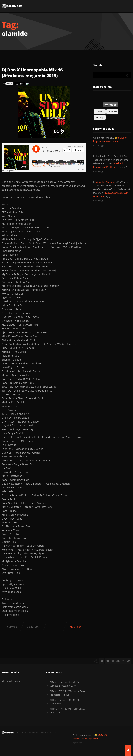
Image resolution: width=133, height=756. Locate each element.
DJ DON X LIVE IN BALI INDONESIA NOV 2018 (67, 710)
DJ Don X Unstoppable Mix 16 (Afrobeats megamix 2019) (32, 72)
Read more (75, 627)
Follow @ (110, 104)
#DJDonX (122, 137)
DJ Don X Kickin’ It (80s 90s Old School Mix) (65, 701)
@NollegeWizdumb (106, 181)
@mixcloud (117, 163)
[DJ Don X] (12, 6)
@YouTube (98, 196)
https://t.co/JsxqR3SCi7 (116, 192)
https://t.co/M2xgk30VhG (106, 141)
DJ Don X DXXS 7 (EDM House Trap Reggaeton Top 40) (67, 692)
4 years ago (98, 145)
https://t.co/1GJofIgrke (104, 167)
